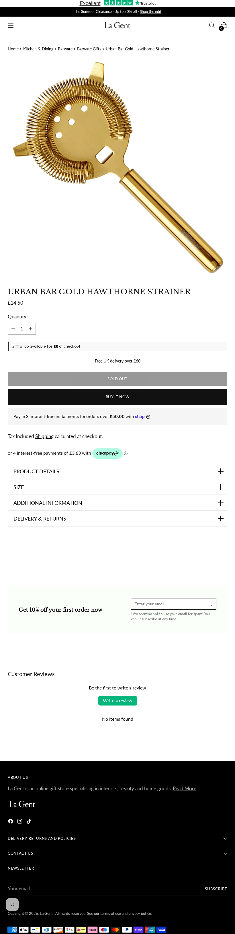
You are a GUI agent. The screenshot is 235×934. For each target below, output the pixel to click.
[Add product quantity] (13, 328)
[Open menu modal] (11, 25)
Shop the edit (150, 11)
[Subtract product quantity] (30, 328)
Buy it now (117, 397)
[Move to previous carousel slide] (209, 556)
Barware (65, 48)
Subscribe (216, 888)
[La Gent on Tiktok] (29, 822)
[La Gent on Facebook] (11, 822)
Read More (184, 788)
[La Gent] (117, 25)
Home (13, 48)
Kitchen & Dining (38, 48)
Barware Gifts (89, 48)
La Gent (47, 913)
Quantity (17, 317)
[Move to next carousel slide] (222, 555)
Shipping (44, 436)
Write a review (117, 700)
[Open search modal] (212, 25)
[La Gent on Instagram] (20, 822)
